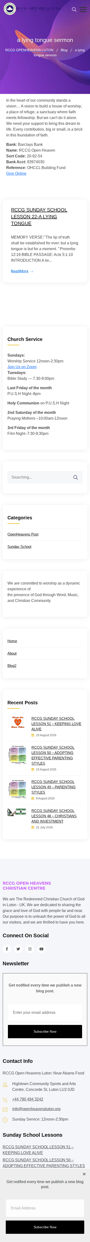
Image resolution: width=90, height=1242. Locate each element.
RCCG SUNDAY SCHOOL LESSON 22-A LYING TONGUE (39, 216)
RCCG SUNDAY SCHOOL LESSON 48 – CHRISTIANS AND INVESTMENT (54, 816)
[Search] (79, 474)
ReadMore (19, 271)
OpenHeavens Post (22, 534)
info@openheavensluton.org (36, 1109)
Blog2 (11, 665)
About (12, 653)
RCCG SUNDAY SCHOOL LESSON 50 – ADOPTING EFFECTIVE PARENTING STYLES (52, 755)
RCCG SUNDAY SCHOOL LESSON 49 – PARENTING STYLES (53, 787)
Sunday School (19, 546)
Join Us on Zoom (21, 367)
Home (12, 641)
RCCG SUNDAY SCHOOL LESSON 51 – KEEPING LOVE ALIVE (56, 723)
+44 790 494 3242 (27, 1099)
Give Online (16, 173)
